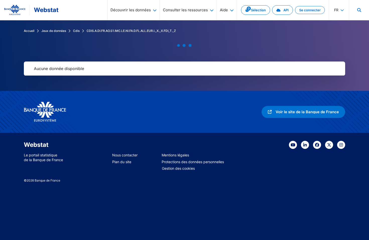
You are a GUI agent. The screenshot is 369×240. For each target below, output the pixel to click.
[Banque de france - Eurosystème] (15, 10)
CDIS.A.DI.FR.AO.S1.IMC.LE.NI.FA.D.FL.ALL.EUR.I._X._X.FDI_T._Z (131, 31)
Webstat (46, 10)
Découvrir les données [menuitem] (130, 10)
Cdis (76, 31)
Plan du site (121, 162)
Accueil (29, 31)
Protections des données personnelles (193, 162)
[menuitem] (359, 10)
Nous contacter (125, 155)
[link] (255, 10)
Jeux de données (53, 31)
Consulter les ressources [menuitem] (185, 10)
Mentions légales (175, 155)
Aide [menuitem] (224, 10)
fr (336, 10)
